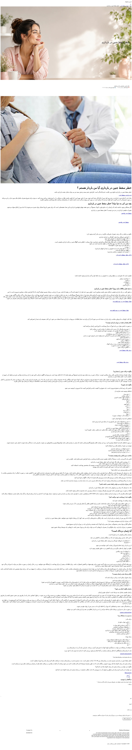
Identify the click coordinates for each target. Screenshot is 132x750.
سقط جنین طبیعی (126, 213)
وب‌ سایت (129, 709)
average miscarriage (125, 653)
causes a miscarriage (125, 612)
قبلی (128, 675)
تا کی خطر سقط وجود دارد (123, 255)
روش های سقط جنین (125, 350)
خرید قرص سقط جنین (125, 195)
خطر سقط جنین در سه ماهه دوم (122, 301)
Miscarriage (128, 672)
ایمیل (130, 704)
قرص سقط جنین (124, 5)
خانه (130, 5)
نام (130, 698)
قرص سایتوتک (128, 1)
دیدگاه (129, 684)
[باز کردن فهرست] (130, 4)
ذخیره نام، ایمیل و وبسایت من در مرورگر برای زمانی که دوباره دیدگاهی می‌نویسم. (111, 715)
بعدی (129, 676)
